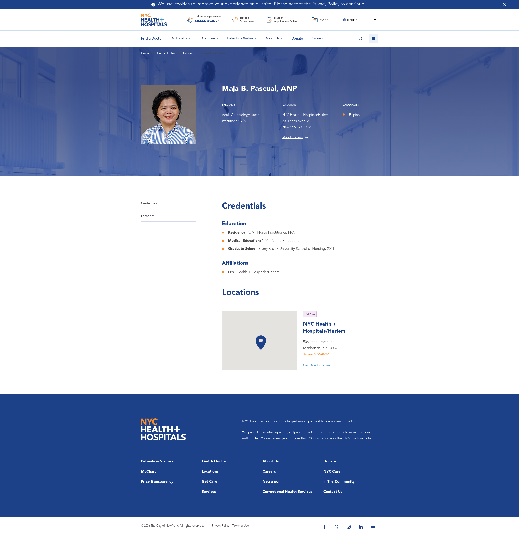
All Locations (181, 38)
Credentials (149, 203)
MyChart (148, 471)
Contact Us (332, 492)
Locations (147, 216)
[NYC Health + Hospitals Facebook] (324, 527)
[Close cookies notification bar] (504, 4)
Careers (317, 38)
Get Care (208, 38)
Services (209, 492)
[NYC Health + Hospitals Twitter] (336, 527)
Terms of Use (240, 526)
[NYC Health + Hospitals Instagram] (349, 527)
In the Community (339, 482)
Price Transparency (157, 482)
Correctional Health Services (287, 492)
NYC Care (332, 471)
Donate (297, 38)
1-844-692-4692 (316, 354)
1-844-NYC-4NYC (207, 21)
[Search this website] (360, 38)
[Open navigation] (373, 38)
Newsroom (272, 482)
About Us (272, 38)
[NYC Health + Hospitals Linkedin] (361, 527)
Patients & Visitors (240, 38)
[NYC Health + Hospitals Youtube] (373, 527)
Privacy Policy (220, 526)
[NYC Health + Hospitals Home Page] (154, 19)
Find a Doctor (214, 461)
